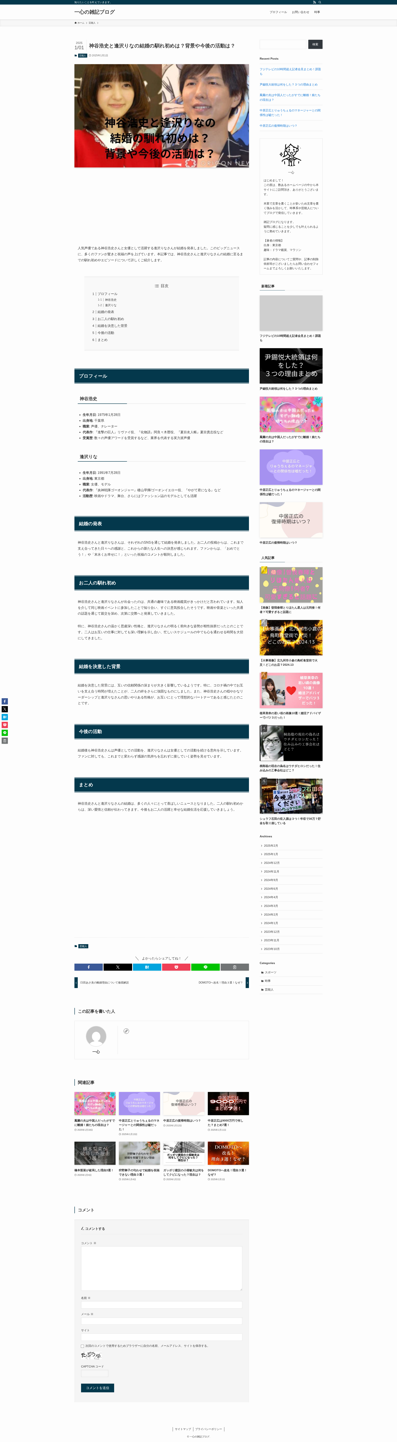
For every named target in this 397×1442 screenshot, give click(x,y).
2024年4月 (271, 897)
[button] (88, 967)
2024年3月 (271, 906)
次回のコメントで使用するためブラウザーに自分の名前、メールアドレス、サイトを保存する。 (147, 1345)
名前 (86, 1298)
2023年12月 (272, 931)
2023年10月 (272, 949)
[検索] (320, 2)
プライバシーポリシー (208, 1429)
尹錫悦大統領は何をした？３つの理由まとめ (289, 84)
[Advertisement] (161, 203)
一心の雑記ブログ (94, 12)
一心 (96, 1052)
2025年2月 (271, 845)
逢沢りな (111, 305)
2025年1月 (271, 854)
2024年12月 (272, 862)
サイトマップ (183, 1429)
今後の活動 (106, 333)
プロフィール (107, 294)
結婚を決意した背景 (112, 325)
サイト (85, 1330)
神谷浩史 (111, 299)
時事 (268, 980)
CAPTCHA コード (92, 1366)
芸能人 (82, 55)
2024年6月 (271, 888)
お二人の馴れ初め (111, 319)
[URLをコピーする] (235, 967)
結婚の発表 (106, 312)
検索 (315, 44)
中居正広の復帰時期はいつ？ (278, 125)
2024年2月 (271, 914)
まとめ (103, 340)
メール (87, 1314)
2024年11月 (271, 871)
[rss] (314, 2)
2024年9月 (271, 880)
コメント (88, 1243)
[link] (126, 1031)
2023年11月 (271, 940)
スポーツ (270, 972)
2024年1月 (271, 923)
